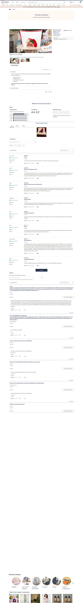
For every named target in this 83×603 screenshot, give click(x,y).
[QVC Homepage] (9, 9)
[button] (71, 2)
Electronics (59, 4)
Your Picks (3, 4)
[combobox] (45, 2)
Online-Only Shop (18, 4)
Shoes (47, 4)
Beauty (38, 4)
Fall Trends (12, 4)
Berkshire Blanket (56, 35)
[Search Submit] (64, 2)
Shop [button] (12, 2)
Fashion (34, 4)
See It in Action (15, 65)
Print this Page (49, 91)
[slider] (30, 50)
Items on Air (23, 2)
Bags (50, 4)
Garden (30, 4)
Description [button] (13, 71)
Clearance (25, 4)
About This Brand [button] (14, 88)
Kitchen (63, 4)
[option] (41, 7)
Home (54, 4)
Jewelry (43, 4)
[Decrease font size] (51, 69)
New (7, 4)
